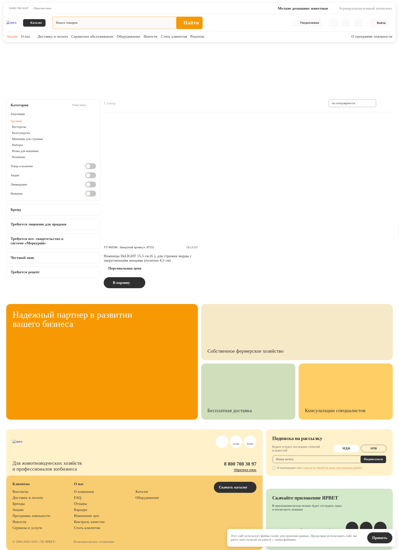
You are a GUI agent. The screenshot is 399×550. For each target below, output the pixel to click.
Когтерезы (19, 127)
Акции (12, 36)
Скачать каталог (234, 487)
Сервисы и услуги (27, 528)
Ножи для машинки (25, 151)
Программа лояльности (31, 516)
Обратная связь (42, 8)
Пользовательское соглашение (93, 541)
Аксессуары (69, 49)
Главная (10, 49)
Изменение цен (86, 516)
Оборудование (128, 36)
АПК (373, 448)
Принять (379, 538)
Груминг (88, 49)
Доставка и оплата (53, 36)
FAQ (77, 498)
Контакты (20, 491)
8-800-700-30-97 (19, 8)
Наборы (17, 145)
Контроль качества (89, 522)
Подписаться (373, 459)
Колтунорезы (21, 133)
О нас (25, 36)
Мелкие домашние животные (39, 49)
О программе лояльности (371, 36)
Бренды (18, 504)
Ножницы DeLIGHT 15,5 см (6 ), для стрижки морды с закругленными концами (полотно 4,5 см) (148, 258)
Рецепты (197, 36)
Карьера (80, 510)
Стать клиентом (174, 36)
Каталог (141, 491)
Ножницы (18, 157)
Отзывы (80, 504)
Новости (151, 36)
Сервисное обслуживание (92, 36)
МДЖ (346, 448)
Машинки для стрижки (27, 139)
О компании (84, 491)
